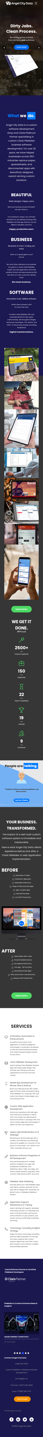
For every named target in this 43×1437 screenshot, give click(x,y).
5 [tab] (25, 1353)
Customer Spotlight (20, 427)
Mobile (25, 368)
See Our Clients (21, 800)
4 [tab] (22, 1353)
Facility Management (18, 365)
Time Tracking (23, 432)
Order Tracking (28, 492)
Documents (18, 396)
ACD (8, 1342)
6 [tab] (28, 1353)
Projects (21, 398)
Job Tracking (28, 396)
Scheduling (30, 465)
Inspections (14, 429)
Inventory (18, 368)
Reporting (13, 432)
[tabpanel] (22, 1326)
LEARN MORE (21, 47)
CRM (11, 396)
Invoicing (25, 534)
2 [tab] (17, 1353)
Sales (28, 398)
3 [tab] (20, 1353)
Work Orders (29, 517)
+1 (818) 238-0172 (24, 1391)
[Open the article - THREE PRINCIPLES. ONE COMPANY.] (21, 1323)
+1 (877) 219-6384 (25, 1385)
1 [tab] (14, 1353)
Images (29, 365)
